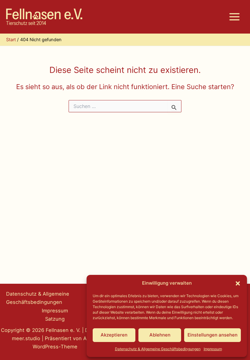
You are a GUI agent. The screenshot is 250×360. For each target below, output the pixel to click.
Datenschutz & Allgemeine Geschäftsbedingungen (158, 349)
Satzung (55, 319)
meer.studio (26, 338)
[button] (238, 283)
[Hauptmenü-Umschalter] (234, 16)
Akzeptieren (114, 335)
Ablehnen (159, 335)
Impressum (213, 349)
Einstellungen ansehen (213, 335)
